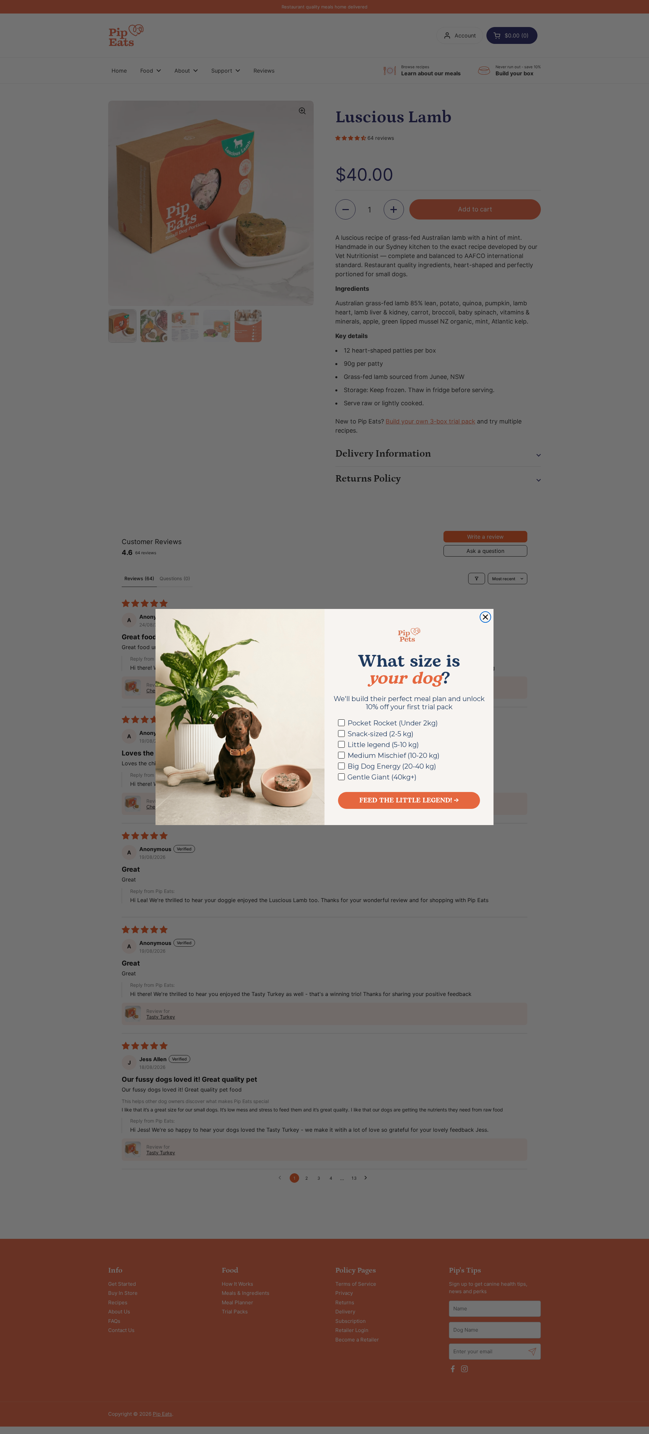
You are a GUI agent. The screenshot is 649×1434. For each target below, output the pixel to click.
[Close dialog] (485, 617)
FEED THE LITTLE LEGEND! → (409, 800)
